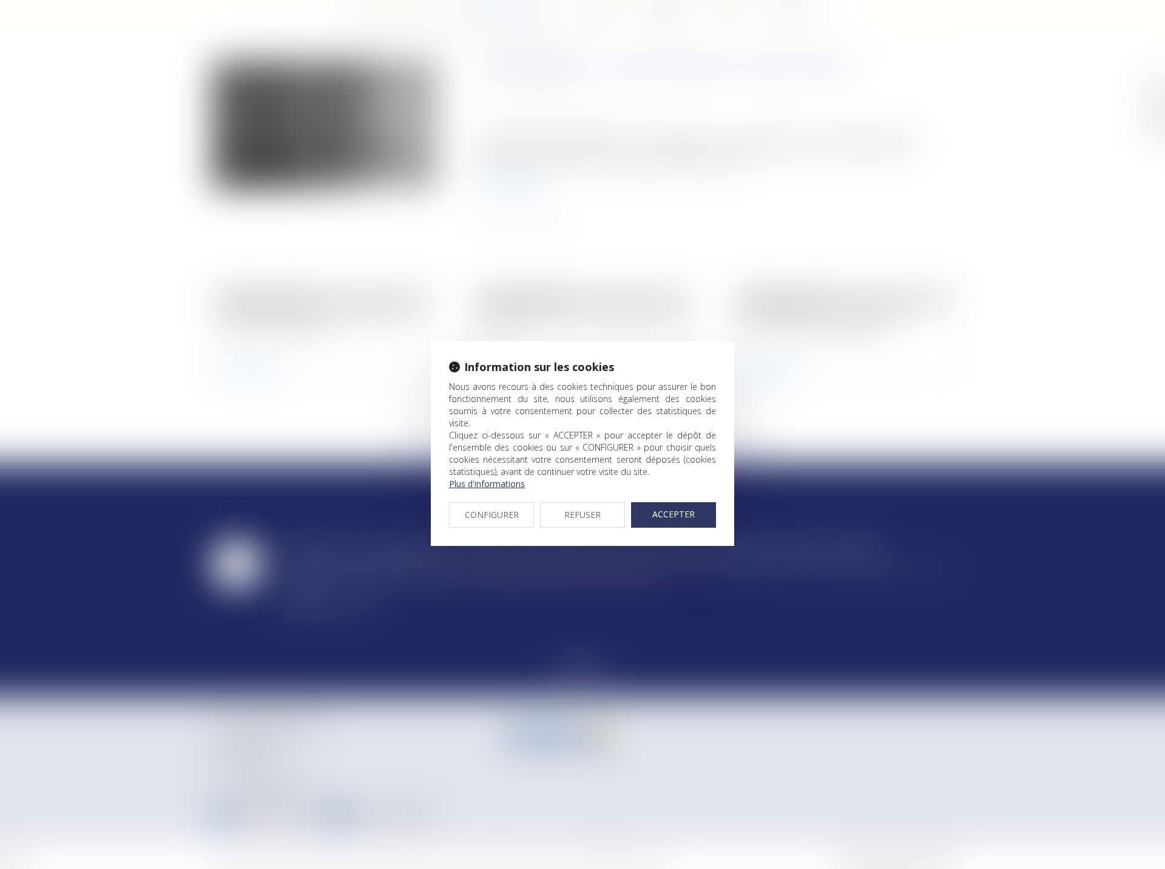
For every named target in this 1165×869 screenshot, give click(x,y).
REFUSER (582, 514)
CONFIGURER (492, 514)
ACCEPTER (673, 514)
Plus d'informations (487, 483)
